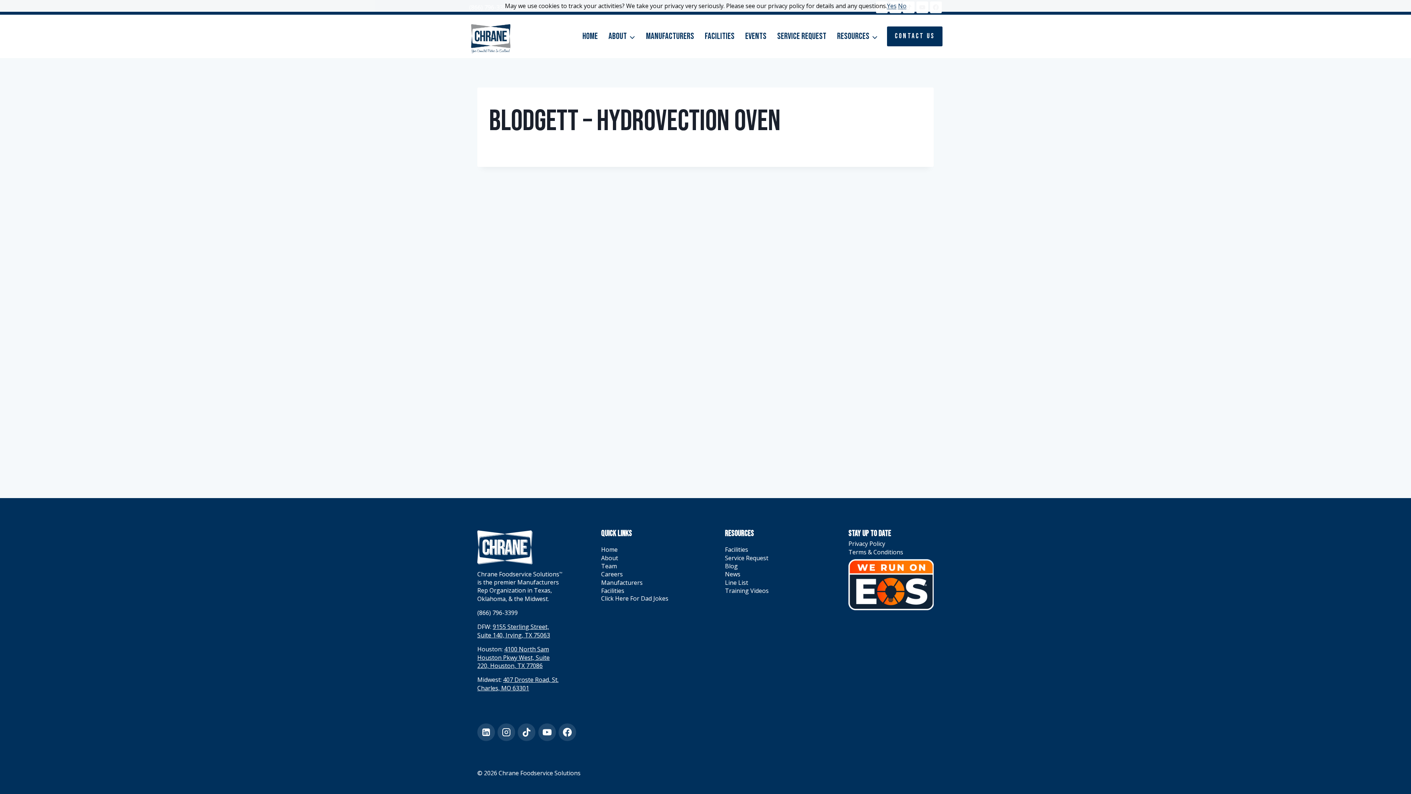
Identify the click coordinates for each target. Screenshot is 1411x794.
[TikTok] (526, 732)
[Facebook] (567, 732)
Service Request (801, 36)
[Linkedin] (486, 732)
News (732, 574)
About (609, 558)
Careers (612, 574)
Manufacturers (670, 36)
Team (609, 566)
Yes (892, 6)
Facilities (720, 36)
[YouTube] (547, 732)
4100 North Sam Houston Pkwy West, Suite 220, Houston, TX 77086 (513, 657)
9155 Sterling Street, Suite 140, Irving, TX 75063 (513, 631)
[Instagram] (506, 732)
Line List (736, 583)
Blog (731, 566)
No (902, 6)
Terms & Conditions (875, 552)
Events (755, 36)
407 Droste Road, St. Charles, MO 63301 (518, 684)
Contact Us (915, 36)
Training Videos (747, 591)
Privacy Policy (866, 544)
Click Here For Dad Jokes (634, 598)
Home (590, 36)
